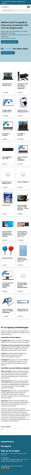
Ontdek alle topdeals (8, 53)
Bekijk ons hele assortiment (9, 42)
